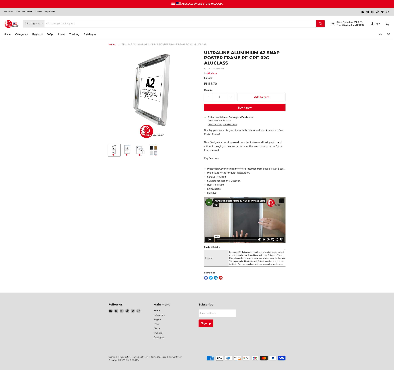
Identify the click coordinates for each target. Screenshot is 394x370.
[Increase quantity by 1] (231, 97)
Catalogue (90, 34)
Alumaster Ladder (24, 12)
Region (36, 34)
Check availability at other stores (222, 124)
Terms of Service (158, 357)
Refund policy (124, 357)
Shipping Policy (141, 357)
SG (388, 34)
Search (112, 357)
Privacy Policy (175, 357)
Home (7, 34)
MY (380, 34)
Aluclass (212, 73)
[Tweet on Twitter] (211, 278)
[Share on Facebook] (206, 278)
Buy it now (245, 107)
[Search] (320, 23)
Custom (38, 12)
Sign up (206, 323)
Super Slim (50, 12)
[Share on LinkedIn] (216, 278)
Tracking (74, 34)
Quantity (208, 90)
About (61, 34)
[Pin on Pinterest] (221, 278)
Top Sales (8, 12)
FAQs (50, 34)
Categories (21, 34)
